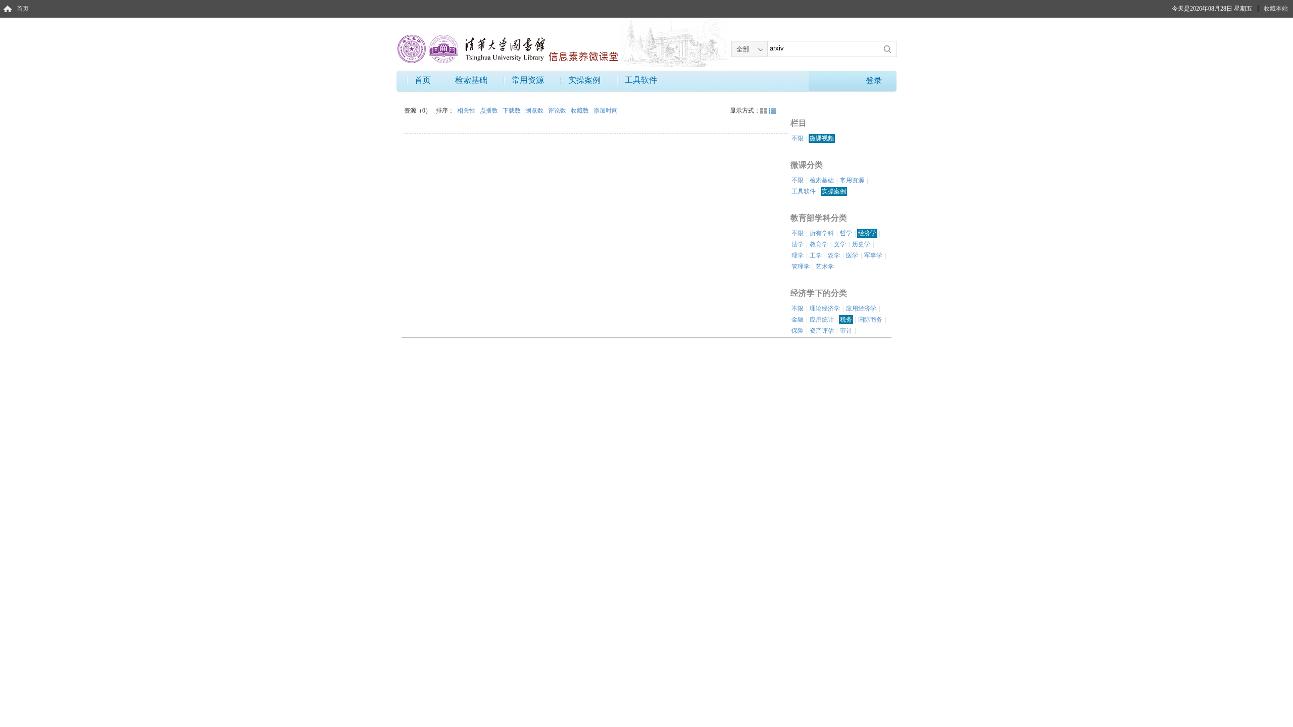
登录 (874, 80)
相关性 (467, 110)
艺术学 (825, 266)
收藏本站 (1276, 8)
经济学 (867, 233)
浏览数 (535, 110)
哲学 (846, 233)
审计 (846, 330)
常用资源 (528, 80)
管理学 (800, 266)
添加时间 (605, 110)
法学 (797, 244)
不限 (797, 138)
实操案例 (584, 80)
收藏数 (580, 110)
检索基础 (471, 80)
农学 (834, 255)
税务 (846, 319)
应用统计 (822, 319)
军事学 (873, 255)
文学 (840, 244)
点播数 (490, 110)
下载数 (512, 110)
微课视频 (822, 138)
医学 (852, 255)
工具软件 (641, 80)
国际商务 (870, 319)
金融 (797, 319)
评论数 (558, 110)
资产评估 (822, 330)
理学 (797, 255)
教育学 (819, 244)
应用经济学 (861, 308)
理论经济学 (825, 308)
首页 (23, 8)
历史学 (861, 244)
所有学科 (822, 233)
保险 (797, 330)
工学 (816, 255)
